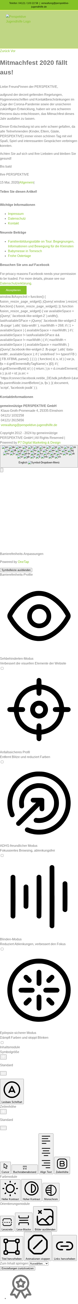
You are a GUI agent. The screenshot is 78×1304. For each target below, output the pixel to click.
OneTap (23, 562)
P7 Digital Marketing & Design (39, 442)
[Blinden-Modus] (2, 949)
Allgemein (26, 182)
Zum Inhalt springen (14, 1263)
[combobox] (39, 456)
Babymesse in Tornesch (25, 251)
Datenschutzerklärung (15, 283)
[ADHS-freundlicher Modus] (2, 855)
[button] (1, 470)
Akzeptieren (13, 290)
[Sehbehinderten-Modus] (2, 668)
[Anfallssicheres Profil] (2, 761)
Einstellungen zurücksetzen (18, 1268)
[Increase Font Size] (3, 1056)
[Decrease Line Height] (3, 1128)
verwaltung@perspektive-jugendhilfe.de (28, 425)
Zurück (5, 51)
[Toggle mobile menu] (70, 16)
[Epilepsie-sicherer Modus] (2, 1042)
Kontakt (13, 223)
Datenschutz (17, 218)
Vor (13, 51)
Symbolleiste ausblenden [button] (16, 570)
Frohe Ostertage (19, 256)
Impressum (16, 213)
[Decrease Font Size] (3, 1073)
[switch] (2, 668)
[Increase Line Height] (3, 1111)
